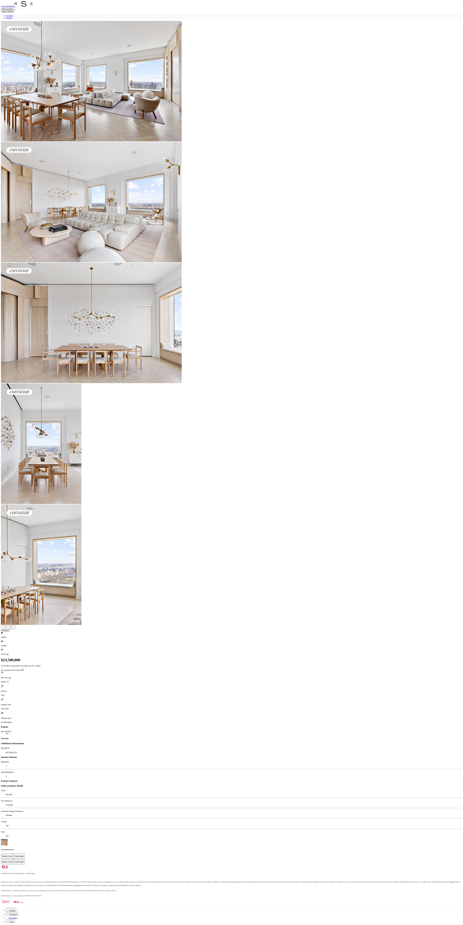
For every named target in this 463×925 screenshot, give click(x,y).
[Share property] (13, 627)
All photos (5, 630)
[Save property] (8, 627)
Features (9, 18)
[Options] (3, 627)
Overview (9, 16)
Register (10, 11)
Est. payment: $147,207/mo (11, 670)
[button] (231, 81)
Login (4, 11)
